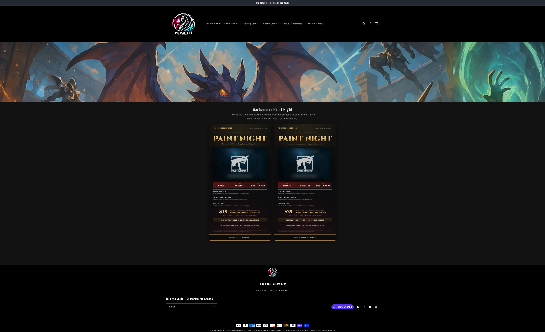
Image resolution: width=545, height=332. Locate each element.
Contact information (326, 330)
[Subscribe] (214, 306)
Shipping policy (308, 330)
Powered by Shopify (244, 331)
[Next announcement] (378, 2)
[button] (231, 24)
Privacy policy (262, 330)
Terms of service (292, 330)
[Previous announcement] (167, 2)
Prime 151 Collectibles (226, 331)
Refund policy (276, 330)
